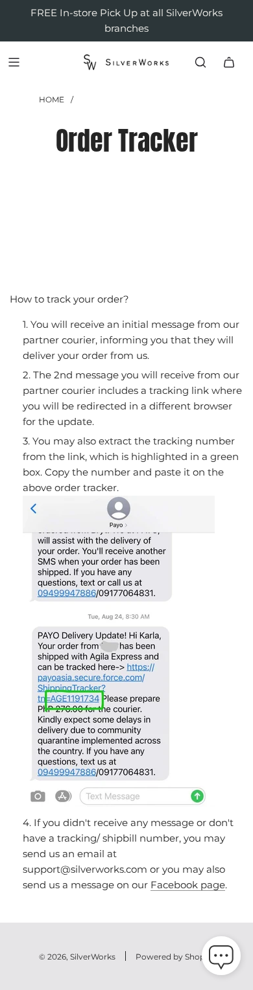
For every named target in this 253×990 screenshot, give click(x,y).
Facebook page (188, 885)
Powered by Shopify (175, 956)
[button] (221, 958)
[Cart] (229, 62)
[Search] (200, 62)
